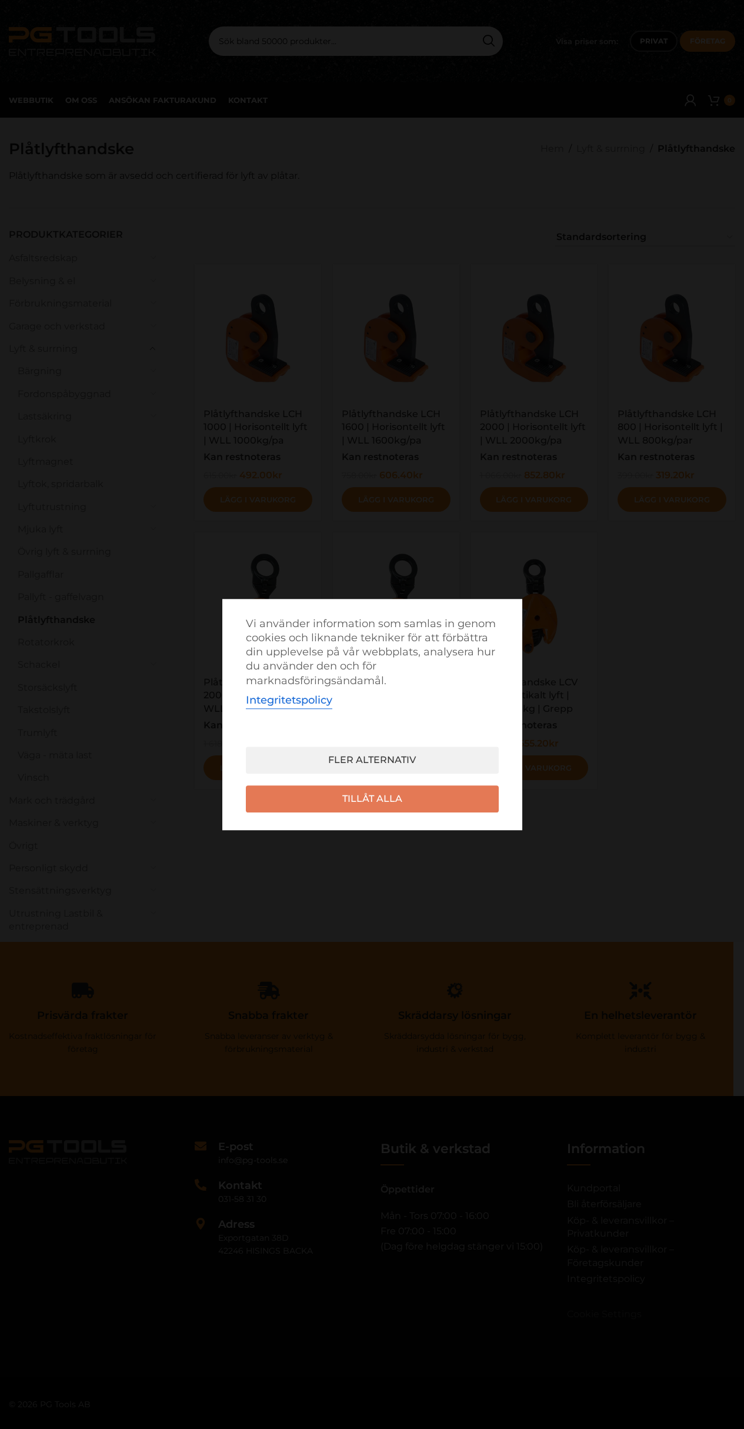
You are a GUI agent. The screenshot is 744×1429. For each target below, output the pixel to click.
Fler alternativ (372, 759)
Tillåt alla (372, 798)
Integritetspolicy (289, 700)
